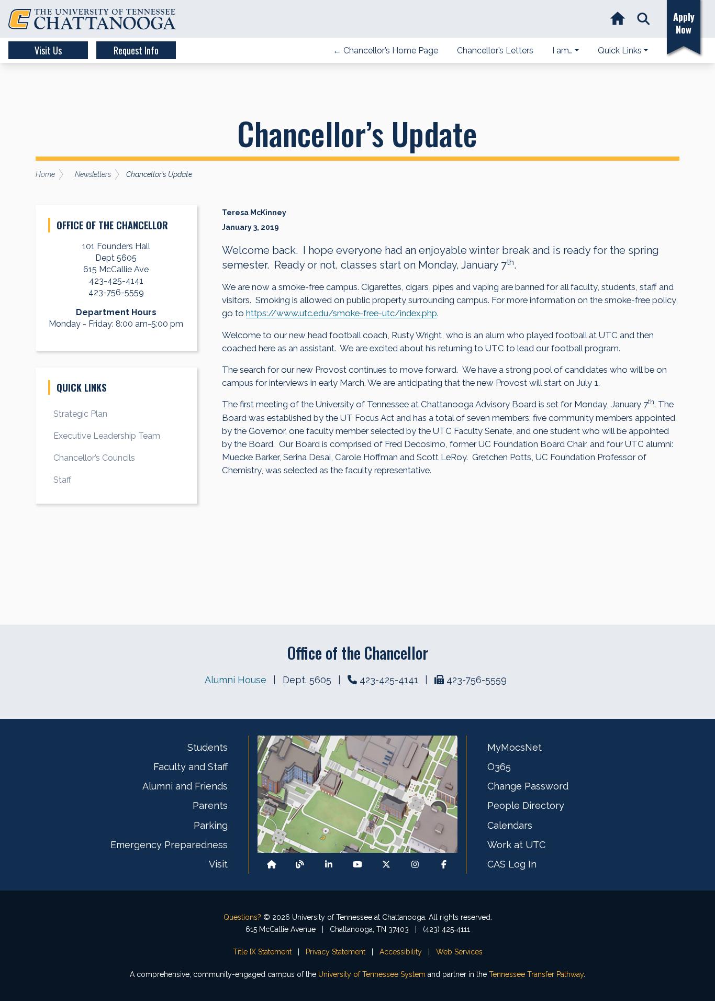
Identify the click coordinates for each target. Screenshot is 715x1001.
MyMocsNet (514, 747)
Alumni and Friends (185, 786)
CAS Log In (512, 864)
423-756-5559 (476, 679)
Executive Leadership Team (106, 436)
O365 (499, 766)
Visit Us (48, 50)
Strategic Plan (80, 414)
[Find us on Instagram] (415, 864)
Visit (218, 864)
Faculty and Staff (190, 766)
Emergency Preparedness (169, 844)
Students (207, 747)
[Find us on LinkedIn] (328, 864)
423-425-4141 (389, 679)
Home (45, 174)
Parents (210, 805)
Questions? (242, 917)
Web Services (459, 952)
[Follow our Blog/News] (300, 864)
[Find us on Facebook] (443, 864)
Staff (62, 480)
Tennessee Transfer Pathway (536, 974)
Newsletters (93, 174)
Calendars (509, 825)
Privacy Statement (335, 952)
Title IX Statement (262, 952)
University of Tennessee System (372, 974)
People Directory (525, 805)
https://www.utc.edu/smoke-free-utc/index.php (341, 313)
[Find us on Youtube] (357, 864)
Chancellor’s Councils (94, 458)
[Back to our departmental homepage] (271, 864)
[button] (643, 19)
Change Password (527, 786)
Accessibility (400, 952)
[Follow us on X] (386, 864)
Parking (211, 825)
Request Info (136, 50)
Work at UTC (516, 844)
